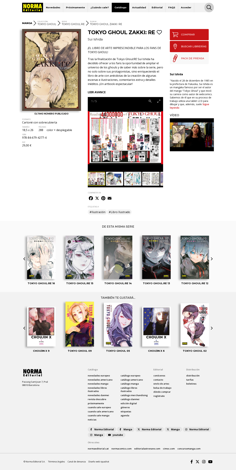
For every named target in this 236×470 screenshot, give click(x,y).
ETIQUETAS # (93, 206)
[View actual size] (150, 101)
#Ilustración (97, 212)
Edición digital (129, 403)
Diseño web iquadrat (98, 461)
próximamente (96, 403)
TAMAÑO (26, 127)
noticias (92, 419)
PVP (23, 142)
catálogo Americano (132, 379)
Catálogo (120, 7)
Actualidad (139, 7)
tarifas (189, 379)
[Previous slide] (94, 139)
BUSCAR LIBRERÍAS (193, 46)
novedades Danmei (98, 395)
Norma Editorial (104, 429)
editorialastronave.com (147, 448)
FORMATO (26, 119)
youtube (118, 435)
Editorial (157, 7)
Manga (128, 429)
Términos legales (56, 461)
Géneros (125, 407)
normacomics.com (121, 448)
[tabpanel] (192, 134)
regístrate (159, 395)
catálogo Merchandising (134, 395)
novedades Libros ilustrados (97, 389)
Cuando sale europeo (99, 407)
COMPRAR (188, 34)
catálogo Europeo (130, 375)
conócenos (159, 375)
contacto (158, 379)
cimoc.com (169, 448)
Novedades (53, 7)
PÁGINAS (42, 127)
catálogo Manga (130, 383)
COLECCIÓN (42, 21)
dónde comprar (162, 391)
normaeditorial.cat (98, 448)
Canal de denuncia (77, 461)
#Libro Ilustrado (119, 212)
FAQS (171, 7)
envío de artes (161, 383)
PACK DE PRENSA (192, 58)
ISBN (24, 134)
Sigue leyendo (189, 106)
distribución (193, 375)
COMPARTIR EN (94, 192)
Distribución (193, 369)
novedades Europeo (99, 375)
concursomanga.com (188, 448)
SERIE (64, 21)
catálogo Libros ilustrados (129, 389)
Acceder (186, 7)
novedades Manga (98, 383)
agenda (125, 415)
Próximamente (75, 7)
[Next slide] (156, 139)
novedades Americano (100, 379)
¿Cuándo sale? (100, 7)
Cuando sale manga (98, 415)
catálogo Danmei (130, 399)
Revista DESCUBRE (97, 399)
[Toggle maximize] (158, 101)
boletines (191, 383)
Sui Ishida (95, 39)
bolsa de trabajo (162, 387)
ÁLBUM (93, 21)
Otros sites (93, 442)
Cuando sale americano (101, 411)
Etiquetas (126, 411)
